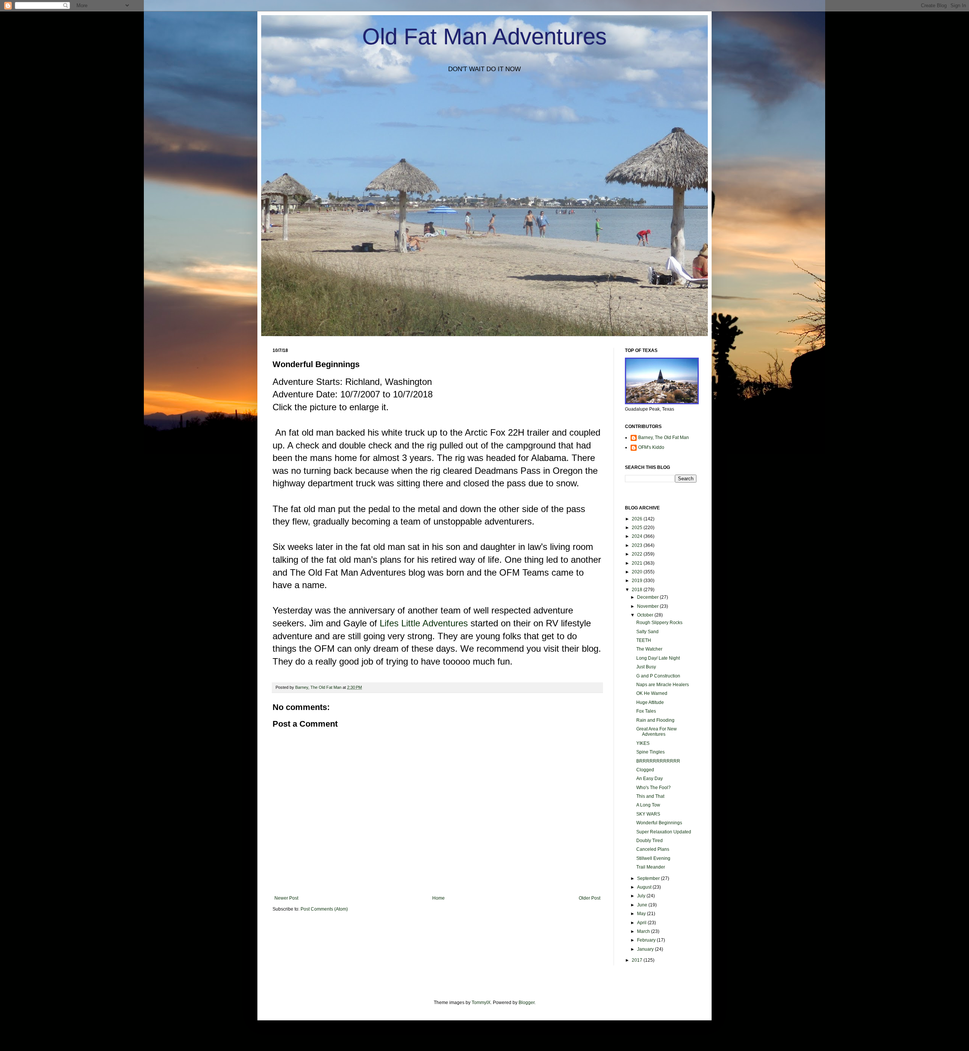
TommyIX (481, 1002)
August (645, 887)
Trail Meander (650, 867)
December (648, 597)
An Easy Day (649, 778)
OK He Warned (651, 693)
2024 (637, 536)
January (646, 949)
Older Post (589, 898)
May (642, 913)
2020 (637, 572)
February (647, 940)
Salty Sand (647, 631)
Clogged (645, 769)
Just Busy (646, 667)
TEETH (643, 640)
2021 (637, 563)
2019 (637, 580)
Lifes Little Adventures (424, 623)
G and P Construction (658, 676)
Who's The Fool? (653, 787)
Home (438, 898)
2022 (637, 554)
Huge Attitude (650, 702)
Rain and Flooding (655, 720)
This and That (650, 796)
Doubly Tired (649, 840)
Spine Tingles (650, 752)
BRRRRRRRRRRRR (658, 761)
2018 (637, 589)
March (644, 931)
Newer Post (286, 898)
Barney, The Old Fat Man (663, 437)
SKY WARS (648, 814)
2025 (637, 527)
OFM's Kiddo (651, 447)
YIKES (643, 743)
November (648, 606)
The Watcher (649, 649)
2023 (637, 545)
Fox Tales (646, 711)
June (642, 905)
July (642, 895)
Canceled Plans (652, 849)
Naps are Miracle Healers (662, 684)
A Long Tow (648, 805)
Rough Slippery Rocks (659, 622)
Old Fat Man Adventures (484, 36)
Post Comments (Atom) (324, 909)
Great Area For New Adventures (656, 731)
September (649, 878)
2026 (637, 519)
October (645, 615)
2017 (637, 960)
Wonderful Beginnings (659, 822)
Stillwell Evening (653, 858)
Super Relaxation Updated (663, 832)
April (642, 922)
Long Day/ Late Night (658, 658)
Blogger (526, 1002)
